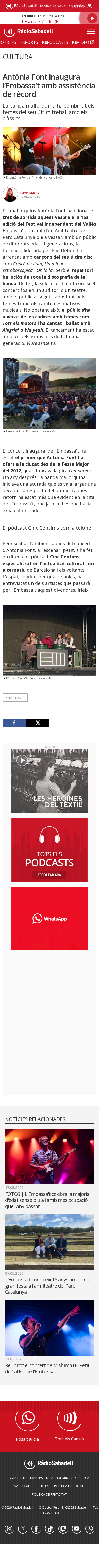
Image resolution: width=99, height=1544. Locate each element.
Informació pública (73, 1477)
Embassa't (15, 697)
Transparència (41, 1477)
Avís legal (22, 1486)
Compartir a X (38, 723)
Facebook (36, 1529)
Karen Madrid (29, 192)
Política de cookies (69, 1486)
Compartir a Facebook (14, 723)
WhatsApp (90, 1529)
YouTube (76, 1529)
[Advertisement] (49, 987)
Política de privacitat (49, 1494)
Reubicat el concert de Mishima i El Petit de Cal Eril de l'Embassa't (47, 1368)
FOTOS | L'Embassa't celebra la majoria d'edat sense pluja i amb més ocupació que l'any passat (47, 1200)
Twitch (63, 1529)
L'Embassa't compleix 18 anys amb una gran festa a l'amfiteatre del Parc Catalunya (47, 1285)
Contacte (18, 1477)
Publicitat (42, 1486)
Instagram (9, 1529)
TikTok (49, 1529)
